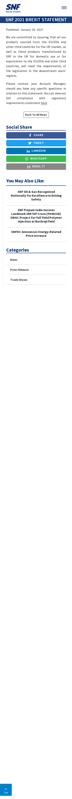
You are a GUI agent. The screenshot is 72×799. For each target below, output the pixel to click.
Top (6, 792)
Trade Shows (18, 280)
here (44, 103)
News (13, 260)
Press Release (19, 270)
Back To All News (36, 114)
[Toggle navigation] (64, 7)
